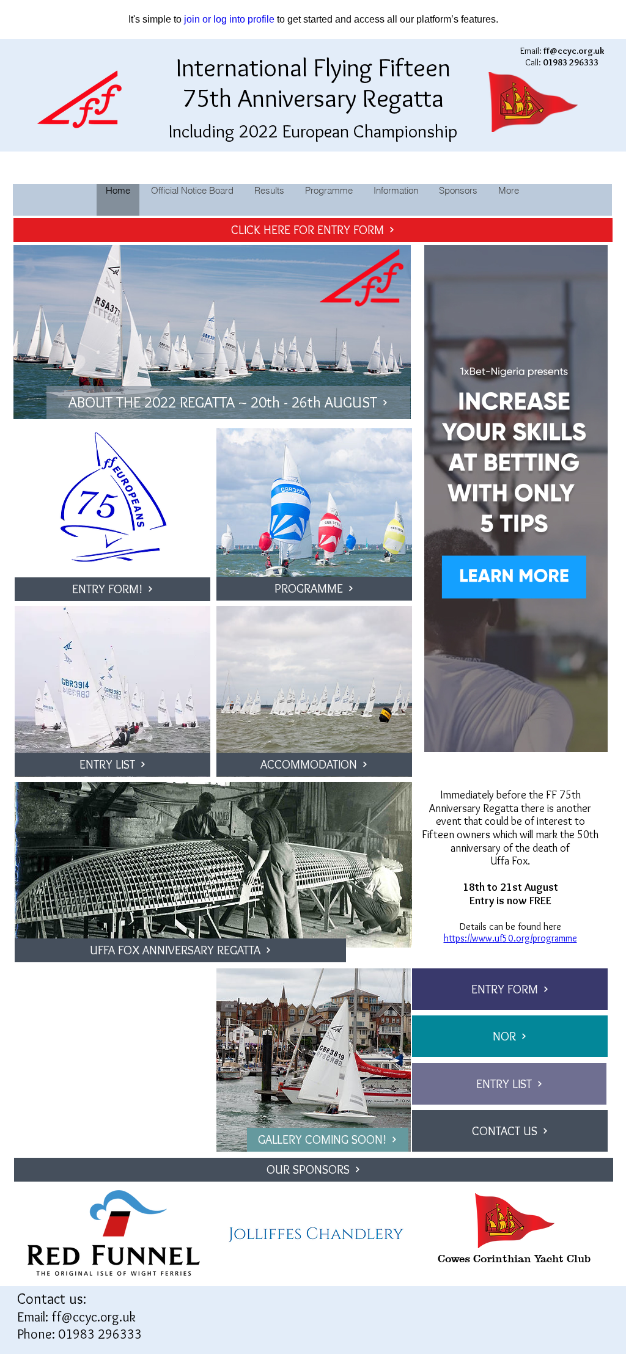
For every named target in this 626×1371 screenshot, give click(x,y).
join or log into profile (229, 19)
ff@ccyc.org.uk (93, 1317)
